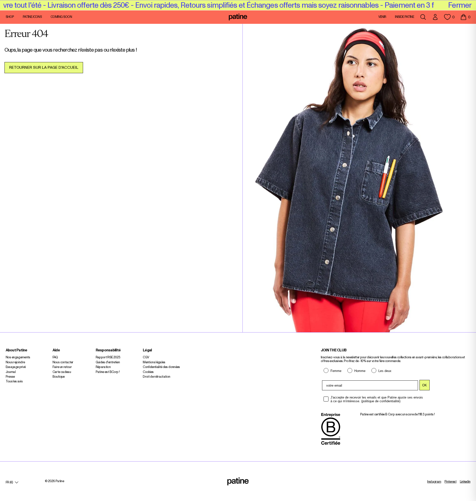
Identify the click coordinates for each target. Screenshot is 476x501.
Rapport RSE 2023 (108, 357)
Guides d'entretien (108, 362)
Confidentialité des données (161, 367)
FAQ (55, 357)
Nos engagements (18, 357)
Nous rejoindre (15, 362)
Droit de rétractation (156, 377)
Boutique (59, 377)
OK (424, 385)
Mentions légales (154, 362)
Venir (382, 17)
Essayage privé (16, 367)
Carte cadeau (62, 372)
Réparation (103, 367)
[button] (465, 17)
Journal (11, 372)
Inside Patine (404, 17)
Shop (10, 17)
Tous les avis (14, 381)
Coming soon (61, 17)
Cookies (148, 372)
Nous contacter (63, 362)
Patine (32, 17)
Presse (10, 377)
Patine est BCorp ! (107, 372)
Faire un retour (62, 367)
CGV (146, 357)
